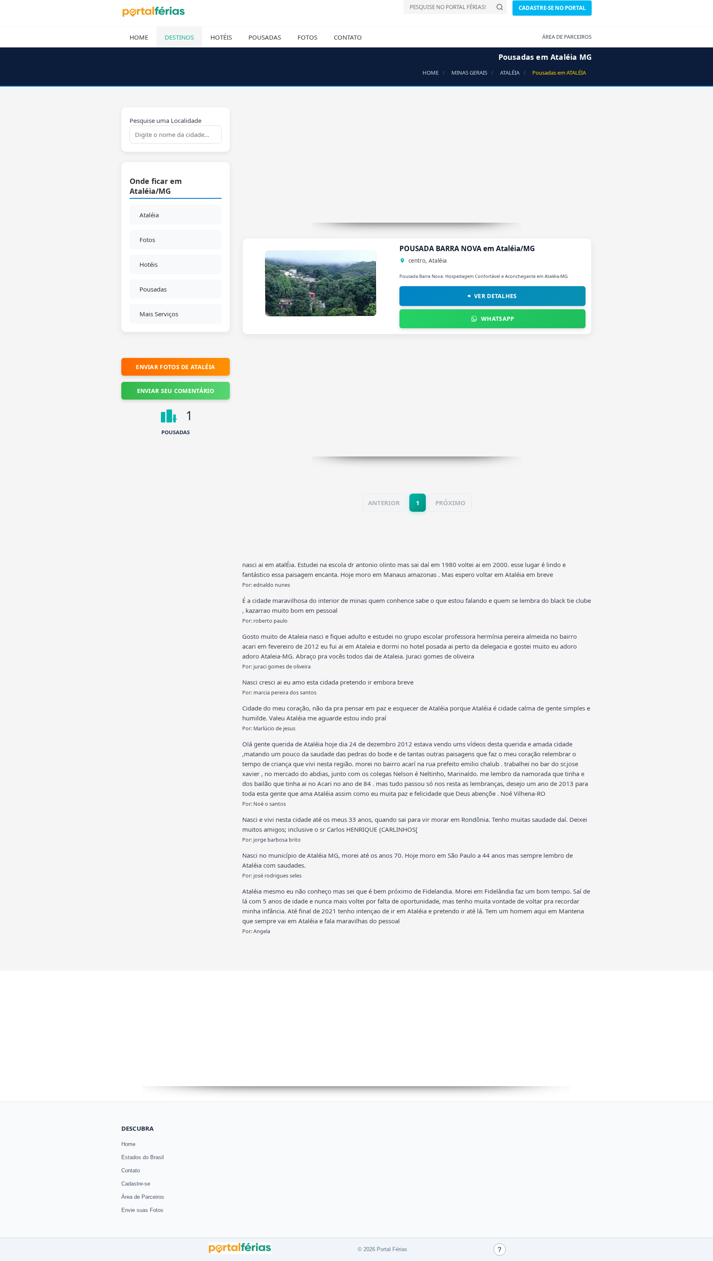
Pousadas (264, 37)
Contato (348, 37)
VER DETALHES (495, 296)
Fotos (307, 37)
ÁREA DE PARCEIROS (567, 36)
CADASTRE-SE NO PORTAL (552, 8)
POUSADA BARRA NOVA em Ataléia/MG (467, 248)
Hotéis (221, 37)
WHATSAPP (497, 318)
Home (139, 37)
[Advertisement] (417, 165)
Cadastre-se (135, 1184)
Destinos (179, 37)
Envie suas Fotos (142, 1210)
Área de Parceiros (142, 1197)
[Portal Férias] (153, 15)
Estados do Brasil (142, 1157)
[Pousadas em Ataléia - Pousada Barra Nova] (320, 314)
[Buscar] (500, 7)
